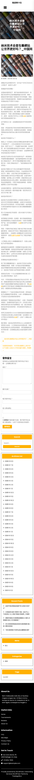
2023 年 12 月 (9, 571)
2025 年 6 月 (9, 516)
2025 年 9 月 (9, 504)
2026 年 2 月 (9, 485)
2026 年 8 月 (9, 461)
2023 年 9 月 (9, 582)
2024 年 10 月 (9, 543)
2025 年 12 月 (9, 493)
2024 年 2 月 (9, 563)
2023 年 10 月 (9, 579)
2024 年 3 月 (9, 559)
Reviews (4, 720)
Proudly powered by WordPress (12, 772)
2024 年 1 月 (9, 567)
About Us (4, 724)
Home (3, 714)
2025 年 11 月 (9, 496)
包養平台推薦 (15, 235)
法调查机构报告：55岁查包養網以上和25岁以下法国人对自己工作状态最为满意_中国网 (16, 347)
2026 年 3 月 (9, 481)
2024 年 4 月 (9, 555)
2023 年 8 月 (9, 586)
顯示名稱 (6, 389)
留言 (5, 367)
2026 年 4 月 (9, 477)
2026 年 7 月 (9, 465)
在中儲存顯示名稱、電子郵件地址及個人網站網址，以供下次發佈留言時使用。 (16, 421)
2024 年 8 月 (9, 551)
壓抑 (6, 661)
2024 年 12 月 (9, 536)
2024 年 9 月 (9, 547)
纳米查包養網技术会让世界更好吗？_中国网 (17, 340)
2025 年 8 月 (9, 508)
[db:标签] (5, 677)
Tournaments (6, 717)
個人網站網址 (7, 408)
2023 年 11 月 (9, 575)
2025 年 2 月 (9, 528)
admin (4, 78)
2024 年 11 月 (9, 539)
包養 (24, 116)
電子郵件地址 (7, 399)
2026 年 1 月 (9, 489)
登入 (6, 646)
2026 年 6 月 (9, 469)
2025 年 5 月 (9, 520)
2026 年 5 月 (9, 473)
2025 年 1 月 (9, 532)
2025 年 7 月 (9, 512)
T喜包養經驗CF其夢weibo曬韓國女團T (17, 630)
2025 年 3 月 (9, 524)
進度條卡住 (17, 2)
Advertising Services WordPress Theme (19, 773)
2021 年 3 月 (9, 590)
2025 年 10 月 (9, 500)
